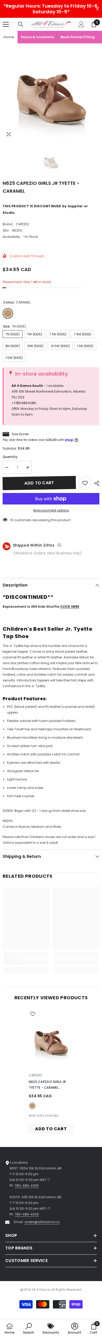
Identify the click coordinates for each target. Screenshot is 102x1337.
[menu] (6, 24)
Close (97, 9)
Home (8, 37)
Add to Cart (51, 1129)
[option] (51, 91)
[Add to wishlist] (85, 483)
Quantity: (10, 457)
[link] (26, 962)
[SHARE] (95, 483)
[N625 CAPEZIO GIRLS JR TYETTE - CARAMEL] (51, 1039)
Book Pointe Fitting (78, 37)
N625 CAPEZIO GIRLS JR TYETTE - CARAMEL (47, 1085)
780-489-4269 (27, 1185)
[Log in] (81, 24)
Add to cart (39, 482)
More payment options (51, 510)
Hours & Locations (37, 37)
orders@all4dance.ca (42, 1222)
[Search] (21, 24)
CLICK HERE (69, 606)
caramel (32, 1106)
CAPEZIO (22, 224)
